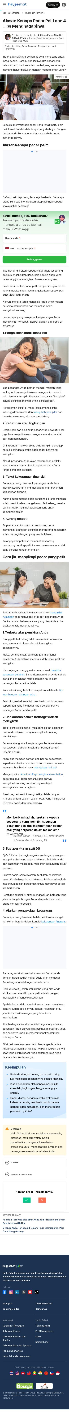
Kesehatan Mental (11, 13)
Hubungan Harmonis (35, 13)
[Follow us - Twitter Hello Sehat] (24, 1292)
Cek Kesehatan (43, 1303)
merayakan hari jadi (45, 767)
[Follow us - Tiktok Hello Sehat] (37, 1292)
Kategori (7, 1303)
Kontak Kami (41, 1342)
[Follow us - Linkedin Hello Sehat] (17, 1292)
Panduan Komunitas (13, 1350)
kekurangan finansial (53, 921)
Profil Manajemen (44, 1331)
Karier (38, 1336)
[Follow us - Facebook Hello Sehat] (4, 1292)
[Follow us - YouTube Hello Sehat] (30, 1292)
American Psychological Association (41, 774)
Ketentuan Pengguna (13, 1325)
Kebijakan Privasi (11, 1331)
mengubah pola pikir (45, 412)
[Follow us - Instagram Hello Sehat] (11, 1292)
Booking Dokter (11, 1309)
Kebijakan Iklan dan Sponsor (17, 1345)
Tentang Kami (42, 1325)
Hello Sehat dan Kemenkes (16, 1356)
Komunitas (41, 1309)
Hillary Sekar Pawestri (26, 46)
